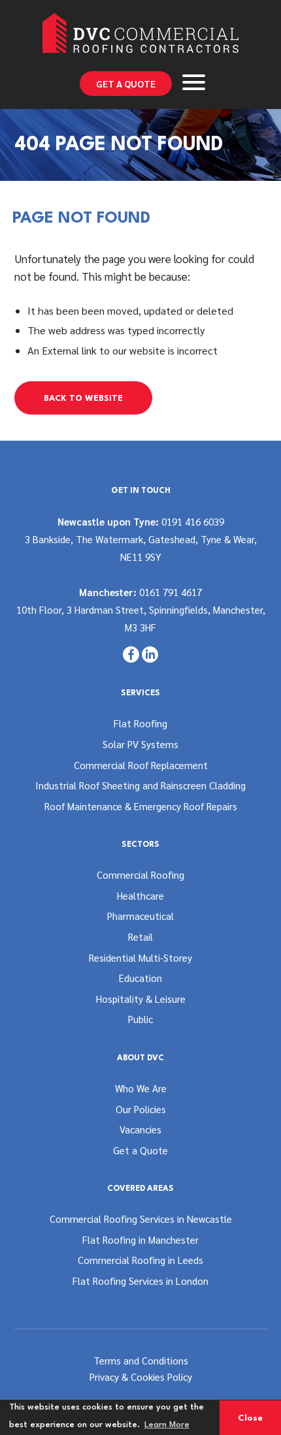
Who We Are (141, 1088)
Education (140, 977)
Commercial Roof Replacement (141, 765)
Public (140, 1019)
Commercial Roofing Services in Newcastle (141, 1218)
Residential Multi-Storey (140, 957)
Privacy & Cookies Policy (141, 1376)
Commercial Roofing (140, 874)
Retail (140, 936)
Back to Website (83, 398)
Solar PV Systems (140, 744)
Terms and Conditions (140, 1360)
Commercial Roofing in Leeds (140, 1260)
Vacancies (140, 1129)
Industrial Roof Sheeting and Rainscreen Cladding (140, 785)
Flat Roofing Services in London (140, 1280)
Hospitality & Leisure (141, 998)
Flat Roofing (140, 723)
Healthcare (140, 895)
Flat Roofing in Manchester (140, 1239)
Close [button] (250, 1418)
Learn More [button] (167, 1425)
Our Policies (141, 1109)
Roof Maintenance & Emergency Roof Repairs (140, 806)
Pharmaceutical (140, 915)
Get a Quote (126, 83)
